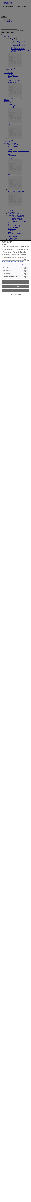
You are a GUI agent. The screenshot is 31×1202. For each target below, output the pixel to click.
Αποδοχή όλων (15, 286)
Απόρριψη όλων (15, 281)
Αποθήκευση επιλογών (15, 290)
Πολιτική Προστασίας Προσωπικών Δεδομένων (13, 261)
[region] (15, 721)
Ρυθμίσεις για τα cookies (15, 294)
